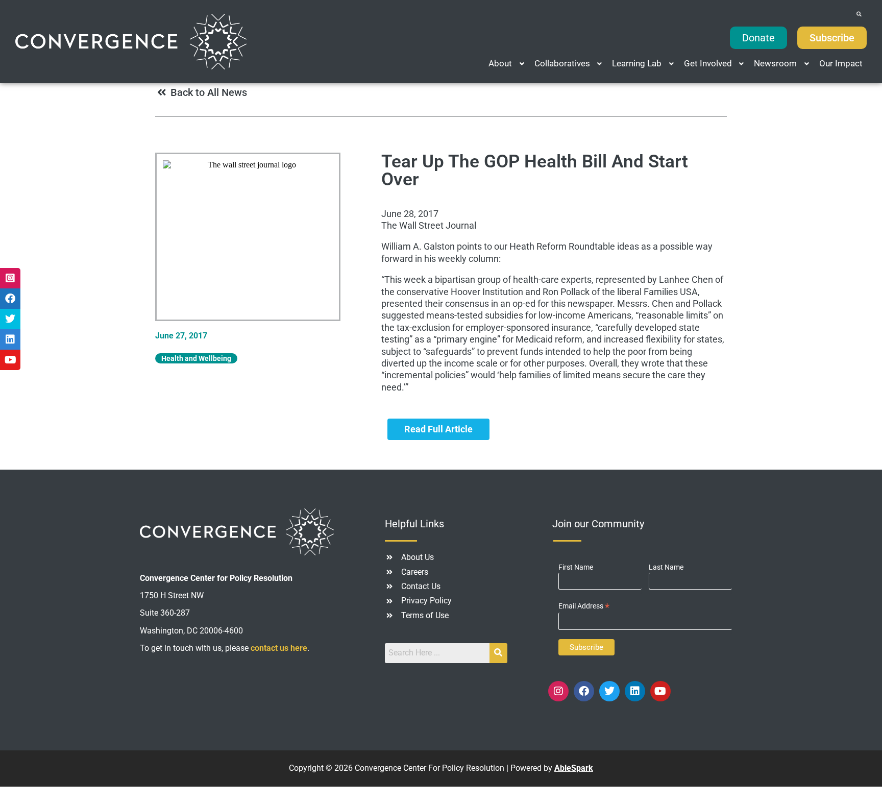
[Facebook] (584, 691)
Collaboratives (562, 63)
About (500, 63)
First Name (575, 567)
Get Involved (708, 63)
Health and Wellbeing (196, 358)
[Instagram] (558, 691)
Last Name (666, 567)
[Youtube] (660, 691)
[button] (507, 63)
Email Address (583, 606)
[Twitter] (609, 691)
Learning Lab (637, 63)
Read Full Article (438, 429)
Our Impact (841, 63)
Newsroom (775, 63)
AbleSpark (573, 768)
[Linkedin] (635, 691)
